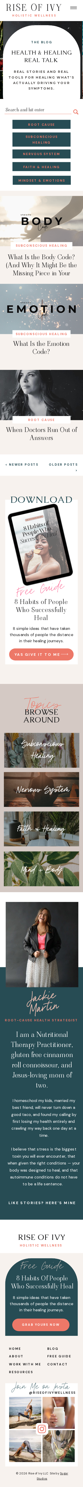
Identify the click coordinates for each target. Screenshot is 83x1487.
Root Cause (41, 420)
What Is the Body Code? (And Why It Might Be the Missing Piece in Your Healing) (41, 269)
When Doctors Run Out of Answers (41, 434)
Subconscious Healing (42, 246)
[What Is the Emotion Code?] (41, 309)
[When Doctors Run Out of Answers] (41, 395)
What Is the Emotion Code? (41, 347)
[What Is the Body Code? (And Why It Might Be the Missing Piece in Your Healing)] (41, 221)
